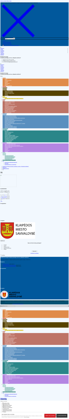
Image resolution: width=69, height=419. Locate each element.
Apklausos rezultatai (35, 253)
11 (2, 196)
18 (2, 197)
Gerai (5, 246)
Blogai (5, 249)
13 (5, 196)
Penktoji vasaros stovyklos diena (9, 265)
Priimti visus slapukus (50, 415)
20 (5, 197)
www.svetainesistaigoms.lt (17, 303)
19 (3, 197)
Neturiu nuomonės (7, 248)
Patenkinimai (6, 247)
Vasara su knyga (6, 264)
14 (6, 196)
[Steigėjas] (17, 238)
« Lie (1, 201)
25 (2, 198)
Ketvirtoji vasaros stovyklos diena (9, 266)
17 (1, 197)
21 (6, 197)
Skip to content (3, 1)
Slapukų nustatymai (61, 415)
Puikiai (5, 244)
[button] (3, 399)
